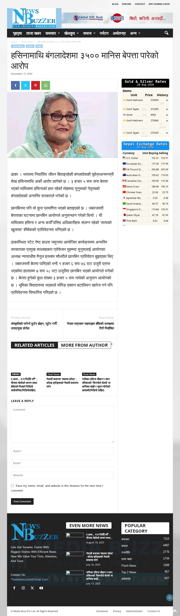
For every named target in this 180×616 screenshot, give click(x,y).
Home (14, 41)
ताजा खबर (33, 33)
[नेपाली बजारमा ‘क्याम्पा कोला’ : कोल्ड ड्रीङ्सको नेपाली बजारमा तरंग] (62, 364)
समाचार (50, 33)
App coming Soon (159, 3)
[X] (33, 588)
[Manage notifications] (169, 597)
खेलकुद (69, 33)
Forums (126, 3)
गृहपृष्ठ (17, 33)
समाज (87, 33)
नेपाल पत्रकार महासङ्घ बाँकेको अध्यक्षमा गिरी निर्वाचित (90, 325)
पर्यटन (104, 33)
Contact (140, 3)
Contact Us (154, 611)
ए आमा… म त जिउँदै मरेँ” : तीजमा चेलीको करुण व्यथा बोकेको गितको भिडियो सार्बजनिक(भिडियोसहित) (24, 384)
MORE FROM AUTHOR (84, 345)
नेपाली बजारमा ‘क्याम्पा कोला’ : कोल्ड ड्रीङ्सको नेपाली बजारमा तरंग (62, 382)
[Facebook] (15, 85)
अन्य (133, 33)
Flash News (27, 41)
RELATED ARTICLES (34, 345)
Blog (115, 3)
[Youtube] (42, 588)
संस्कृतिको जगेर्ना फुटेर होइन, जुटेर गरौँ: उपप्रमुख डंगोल (34, 325)
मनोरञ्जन (16, 374)
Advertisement (134, 611)
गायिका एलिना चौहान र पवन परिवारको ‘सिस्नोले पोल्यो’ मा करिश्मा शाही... (99, 575)
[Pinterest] (35, 85)
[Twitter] (25, 85)
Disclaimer (102, 611)
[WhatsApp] (45, 85)
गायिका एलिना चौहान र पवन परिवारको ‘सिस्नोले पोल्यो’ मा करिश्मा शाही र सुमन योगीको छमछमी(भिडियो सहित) (96, 384)
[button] (166, 33)
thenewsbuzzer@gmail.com (29, 579)
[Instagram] (24, 588)
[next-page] (112, 344)
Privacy (117, 611)
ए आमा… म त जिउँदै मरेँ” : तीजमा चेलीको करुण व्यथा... (99, 536)
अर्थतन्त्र (119, 33)
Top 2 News (128, 572)
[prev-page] (106, 344)
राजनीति (125, 552)
